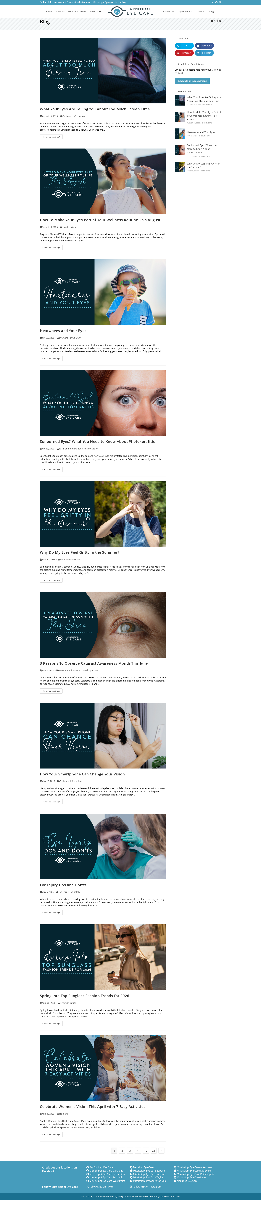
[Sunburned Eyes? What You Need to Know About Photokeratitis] (180, 150)
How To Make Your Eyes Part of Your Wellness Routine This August (100, 219)
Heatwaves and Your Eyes (63, 330)
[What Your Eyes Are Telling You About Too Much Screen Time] (180, 100)
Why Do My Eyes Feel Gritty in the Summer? (79, 552)
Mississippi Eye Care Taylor (148, 1177)
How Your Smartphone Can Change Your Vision (82, 774)
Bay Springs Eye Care (101, 1167)
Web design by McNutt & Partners (165, 1196)
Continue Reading (52, 137)
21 (153, 1150)
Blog (218, 20)
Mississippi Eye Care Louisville (194, 1170)
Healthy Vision (70, 227)
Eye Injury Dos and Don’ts (63, 884)
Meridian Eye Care (143, 1167)
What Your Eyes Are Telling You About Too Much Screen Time (95, 108)
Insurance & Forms (63, 2)
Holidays (63, 1113)
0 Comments (207, 104)
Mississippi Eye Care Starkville (106, 1177)
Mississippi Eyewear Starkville (108, 2)
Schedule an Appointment (192, 80)
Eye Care (63, 337)
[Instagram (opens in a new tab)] (219, 2)
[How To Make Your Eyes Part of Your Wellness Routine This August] (180, 117)
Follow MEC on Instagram (147, 1186)
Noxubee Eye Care (187, 1181)
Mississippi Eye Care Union (192, 1177)
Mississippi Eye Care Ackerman (194, 1167)
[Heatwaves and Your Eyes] (180, 133)
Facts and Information (74, 116)
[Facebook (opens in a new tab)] (216, 2)
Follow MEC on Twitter (101, 1186)
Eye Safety (75, 337)
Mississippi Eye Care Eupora (149, 1170)
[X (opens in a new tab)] (212, 2)
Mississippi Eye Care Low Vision (107, 1174)
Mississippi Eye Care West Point (107, 1181)
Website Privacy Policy (113, 1196)
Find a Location (83, 2)
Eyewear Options (68, 1002)
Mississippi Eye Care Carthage (106, 1170)
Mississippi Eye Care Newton (149, 1174)
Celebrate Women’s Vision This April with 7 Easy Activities (92, 1106)
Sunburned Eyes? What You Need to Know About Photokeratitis (97, 441)
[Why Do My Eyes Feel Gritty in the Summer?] (180, 167)
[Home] (212, 20)
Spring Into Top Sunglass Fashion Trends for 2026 (84, 995)
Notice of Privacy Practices (136, 1196)
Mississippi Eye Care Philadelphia (195, 1174)
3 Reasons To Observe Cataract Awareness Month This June (94, 663)
